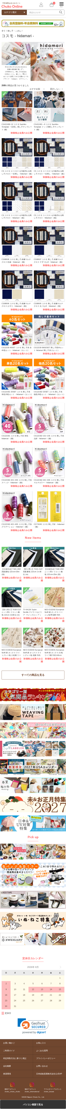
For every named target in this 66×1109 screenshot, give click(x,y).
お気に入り (41, 1043)
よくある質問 (42, 1051)
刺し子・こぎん (14, 31)
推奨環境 (7, 1074)
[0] (51, 5)
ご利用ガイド (9, 1051)
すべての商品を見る (33, 675)
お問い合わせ (42, 1066)
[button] (33, 1026)
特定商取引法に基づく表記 (14, 1058)
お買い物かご (9, 1043)
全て (3, 31)
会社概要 (7, 1066)
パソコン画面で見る (33, 1104)
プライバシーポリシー (45, 1058)
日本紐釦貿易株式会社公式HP (49, 1074)
